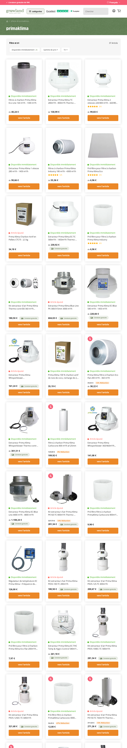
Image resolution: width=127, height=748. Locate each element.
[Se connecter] (113, 11)
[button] (63, 50)
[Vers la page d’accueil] (15, 11)
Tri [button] (65, 50)
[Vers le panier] (119, 11)
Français (114, 2)
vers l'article (24, 118)
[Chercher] (105, 11)
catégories (37, 11)
